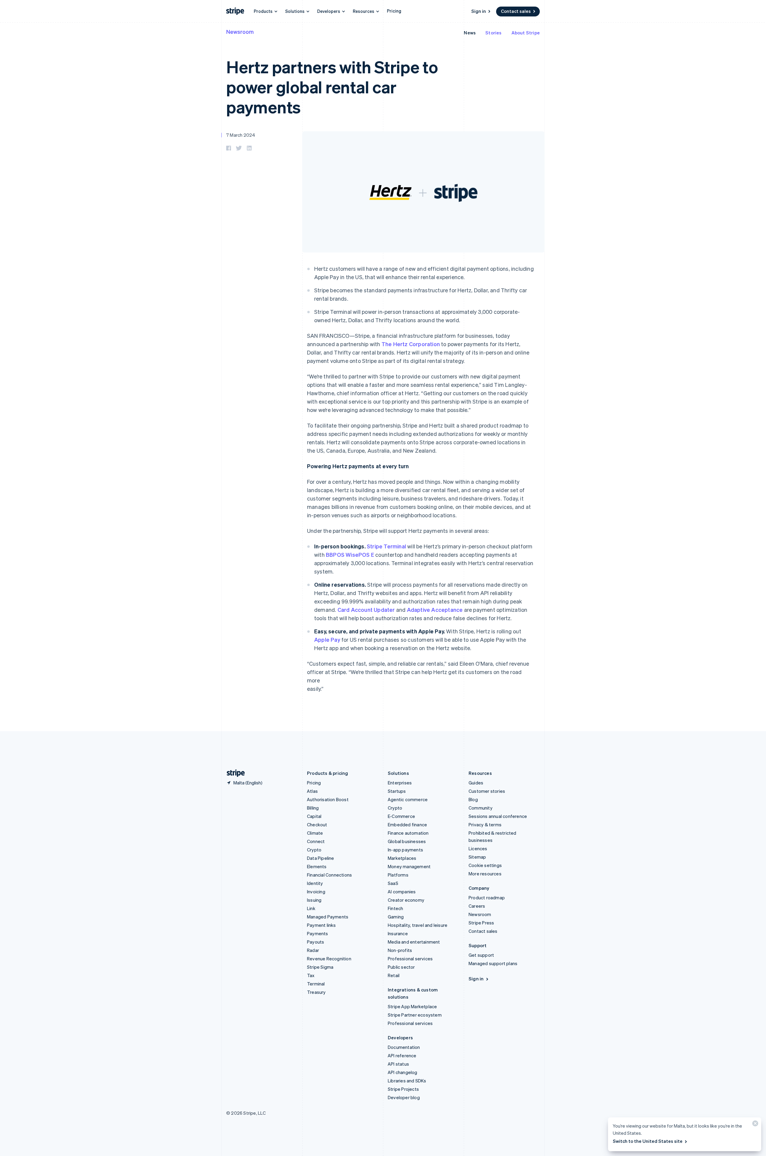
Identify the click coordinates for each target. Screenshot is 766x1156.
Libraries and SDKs (407, 1081)
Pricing (394, 10)
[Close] (754, 1124)
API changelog (402, 1072)
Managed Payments (327, 917)
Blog (473, 799)
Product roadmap (487, 898)
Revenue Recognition (329, 959)
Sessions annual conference (498, 816)
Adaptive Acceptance (435, 609)
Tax (311, 975)
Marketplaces (402, 858)
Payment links (321, 925)
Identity (315, 883)
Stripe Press (481, 923)
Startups (397, 791)
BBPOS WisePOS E (350, 554)
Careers (477, 906)
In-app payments (405, 850)
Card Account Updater (366, 609)
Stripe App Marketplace (412, 1006)
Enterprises (400, 783)
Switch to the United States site (648, 1141)
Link (311, 908)
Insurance (398, 933)
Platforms (398, 875)
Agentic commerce (408, 799)
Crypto (314, 850)
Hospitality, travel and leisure (417, 925)
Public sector (401, 967)
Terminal (316, 984)
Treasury (316, 992)
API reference (402, 1055)
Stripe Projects (403, 1089)
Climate (315, 833)
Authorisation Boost (328, 799)
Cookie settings (485, 865)
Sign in (478, 11)
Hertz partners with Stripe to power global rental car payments (332, 86)
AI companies (402, 892)
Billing (313, 808)
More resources (485, 874)
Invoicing (316, 892)
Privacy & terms (485, 825)
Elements (317, 866)
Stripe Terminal (386, 546)
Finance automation (408, 833)
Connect (316, 841)
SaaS (393, 883)
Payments (317, 933)
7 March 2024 (240, 135)
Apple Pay (327, 639)
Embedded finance (407, 825)
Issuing (314, 900)
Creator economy (406, 900)
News (470, 33)
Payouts (315, 942)
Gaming (396, 917)
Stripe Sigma (320, 967)
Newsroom (240, 31)
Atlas (312, 791)
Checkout (317, 825)
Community (481, 808)
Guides (476, 783)
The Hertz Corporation (411, 343)
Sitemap (477, 857)
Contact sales (516, 11)
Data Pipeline (320, 858)
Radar (313, 950)
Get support (481, 955)
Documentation (404, 1047)
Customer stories (487, 791)
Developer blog (404, 1097)
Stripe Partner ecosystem (415, 1015)
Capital (314, 816)
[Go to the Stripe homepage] (233, 773)
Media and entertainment (414, 942)
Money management (409, 866)
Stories (493, 33)
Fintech (395, 908)
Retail (393, 975)
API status (398, 1064)
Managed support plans (493, 963)
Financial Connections (329, 875)
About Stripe (525, 33)
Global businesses (407, 841)
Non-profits (400, 950)
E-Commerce (401, 816)
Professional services (410, 959)
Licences (478, 848)
